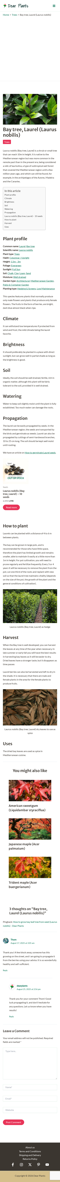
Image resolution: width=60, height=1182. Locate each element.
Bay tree (30, 246)
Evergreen (16, 265)
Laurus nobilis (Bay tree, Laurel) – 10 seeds (24, 216)
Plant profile (10, 195)
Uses (7, 227)
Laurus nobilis (26, 250)
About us (30, 1147)
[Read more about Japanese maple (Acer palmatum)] (30, 828)
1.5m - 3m (16, 261)
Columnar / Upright (19, 257)
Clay (16, 273)
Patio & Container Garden (16, 284)
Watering (9, 209)
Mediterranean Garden (42, 280)
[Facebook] (13, 1164)
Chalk (10, 273)
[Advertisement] (30, 48)
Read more (11, 507)
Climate (8, 198)
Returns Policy (30, 1158)
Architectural (23, 280)
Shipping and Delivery (30, 1155)
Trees (7, 142)
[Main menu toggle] (54, 6)
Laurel (22, 246)
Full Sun (16, 269)
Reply (5, 970)
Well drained (19, 277)
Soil (6, 205)
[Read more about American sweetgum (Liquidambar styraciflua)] (30, 790)
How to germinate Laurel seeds (40, 452)
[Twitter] (30, 1164)
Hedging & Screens (26, 288)
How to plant (10, 219)
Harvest (8, 223)
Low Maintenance (46, 288)
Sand (28, 273)
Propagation (10, 212)
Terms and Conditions (30, 1151)
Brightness (9, 202)
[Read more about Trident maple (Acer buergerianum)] (30, 867)
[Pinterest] (38, 1164)
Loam (22, 273)
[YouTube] (47, 1164)
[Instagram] (21, 1164)
